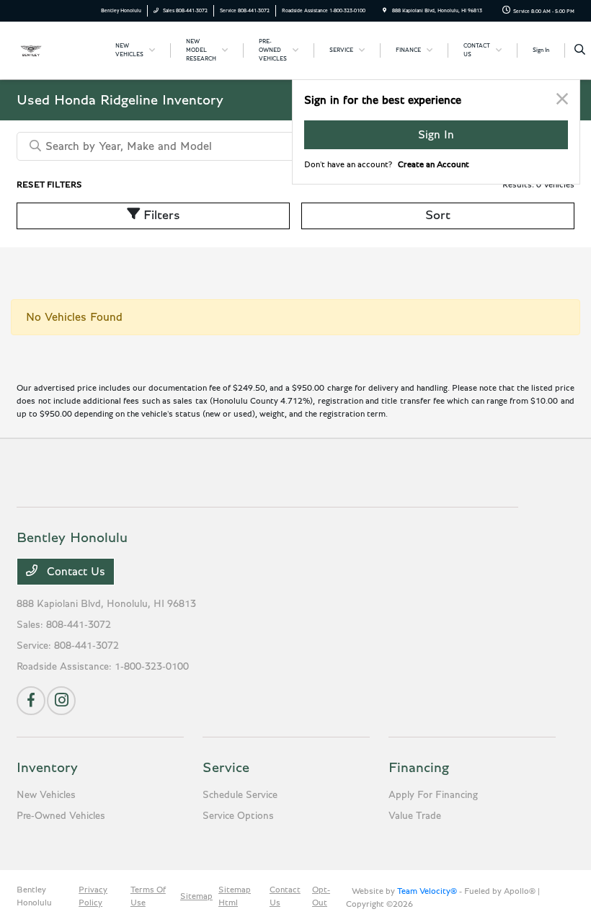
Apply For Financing (433, 795)
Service (226, 768)
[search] (579, 50)
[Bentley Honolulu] (55, 50)
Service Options (238, 816)
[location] (384, 10)
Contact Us (74, 571)
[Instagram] (61, 700)
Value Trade (414, 816)
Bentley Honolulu (34, 896)
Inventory (47, 768)
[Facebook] (31, 700)
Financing (418, 768)
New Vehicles (46, 795)
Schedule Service (240, 795)
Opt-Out (321, 896)
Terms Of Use (148, 896)
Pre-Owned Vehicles (61, 816)
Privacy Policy (93, 896)
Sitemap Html (234, 896)
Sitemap (196, 896)
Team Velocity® (427, 891)
